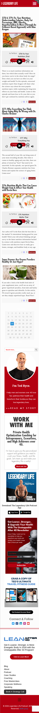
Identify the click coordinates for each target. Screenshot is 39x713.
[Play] (19, 61)
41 (27, 331)
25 (19, 324)
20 (27, 320)
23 (12, 324)
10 (16, 317)
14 (31, 317)
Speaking (8, 687)
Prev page (21, 309)
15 (8, 320)
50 (10, 337)
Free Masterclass (11, 681)
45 (16, 334)
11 (19, 317)
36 (8, 331)
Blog (6, 666)
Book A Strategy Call (15, 692)
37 (12, 331)
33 (23, 327)
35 (31, 327)
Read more (32, 102)
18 (19, 320)
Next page (18, 342)
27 (27, 324)
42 (31, 331)
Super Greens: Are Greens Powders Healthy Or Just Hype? (18, 260)
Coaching (8, 678)
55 (29, 337)
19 (23, 320)
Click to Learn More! (21, 657)
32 (19, 327)
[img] (7, 62)
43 (8, 334)
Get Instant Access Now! (21, 612)
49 (31, 334)
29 (8, 327)
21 (31, 320)
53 (21, 337)
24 (16, 324)
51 (14, 337)
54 (25, 337)
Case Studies (10, 675)
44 (12, 334)
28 (31, 324)
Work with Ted (21, 466)
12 (23, 317)
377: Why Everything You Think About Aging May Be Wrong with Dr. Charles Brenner (19, 111)
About (6, 669)
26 (23, 324)
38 (16, 331)
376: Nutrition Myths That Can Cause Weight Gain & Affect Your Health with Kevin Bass (19, 187)
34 (27, 327)
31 (16, 327)
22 (8, 324)
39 (19, 331)
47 (23, 334)
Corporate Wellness (13, 684)
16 (12, 320)
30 (12, 327)
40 (23, 331)
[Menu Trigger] (34, 3)
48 (27, 334)
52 (18, 337)
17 (16, 320)
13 (27, 317)
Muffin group (23, 709)
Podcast (7, 672)
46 (19, 334)
